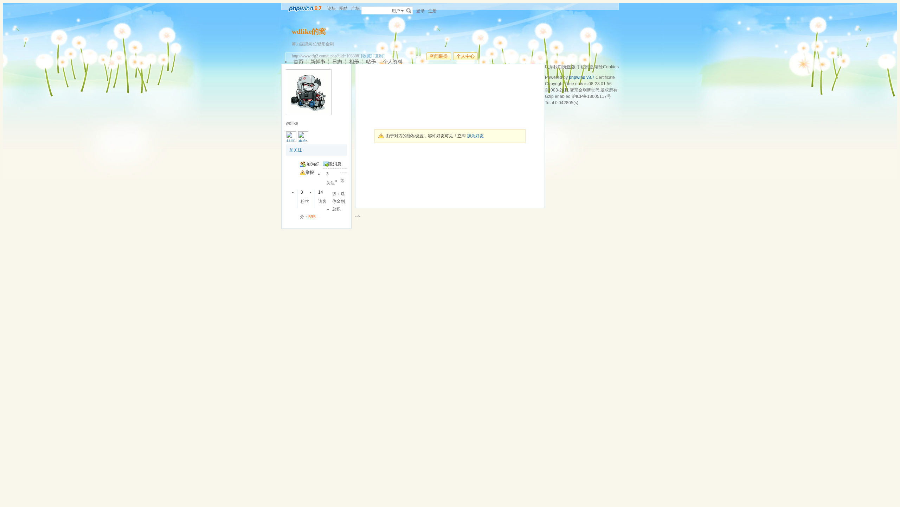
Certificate (605, 77)
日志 (337, 61)
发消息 (335, 164)
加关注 (295, 150)
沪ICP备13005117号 (591, 96)
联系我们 (553, 66)
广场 (355, 8)
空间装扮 (439, 56)
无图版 (569, 66)
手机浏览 (585, 66)
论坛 (331, 8)
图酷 (343, 8)
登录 (420, 11)
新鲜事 (317, 61)
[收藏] (366, 56)
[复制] (379, 56)
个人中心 (465, 56)
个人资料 (393, 61)
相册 (354, 61)
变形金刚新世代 (584, 90)
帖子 (371, 61)
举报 (310, 172)
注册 (432, 11)
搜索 (408, 10)
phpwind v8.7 (581, 77)
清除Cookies (606, 66)
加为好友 (475, 135)
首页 (298, 61)
